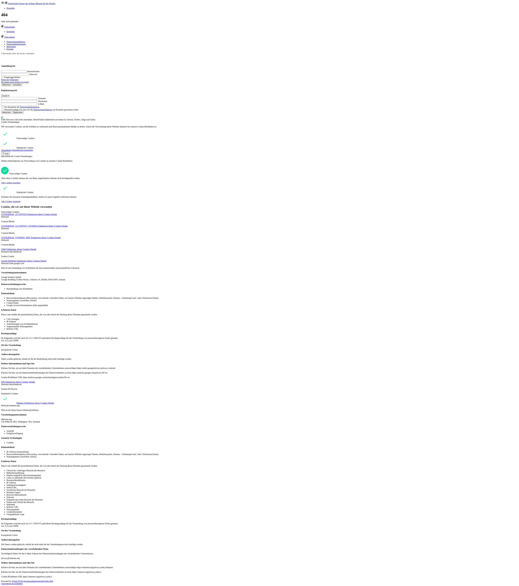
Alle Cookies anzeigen (10, 183)
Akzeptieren (6, 150)
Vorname (42, 98)
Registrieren (18, 112)
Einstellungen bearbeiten (22, 150)
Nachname (42, 101)
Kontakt (9, 49)
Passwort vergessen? (10, 80)
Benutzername (33, 71)
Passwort (33, 74)
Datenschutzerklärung (15, 42)
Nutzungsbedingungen (16, 44)
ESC (7, 154)
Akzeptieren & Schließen (12, 583)
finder (9, 27)
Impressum (11, 46)
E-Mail (41, 104)
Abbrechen (6, 85)
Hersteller (10, 8)
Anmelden (17, 85)
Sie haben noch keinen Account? (15, 82)
